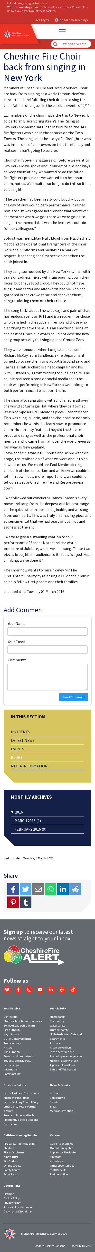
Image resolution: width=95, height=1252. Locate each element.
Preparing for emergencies (66, 1056)
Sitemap (9, 1194)
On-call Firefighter (61, 1148)
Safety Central (12, 1170)
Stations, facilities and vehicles (23, 1021)
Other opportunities (62, 1165)
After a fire (56, 1043)
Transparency (12, 1043)
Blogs (16, 757)
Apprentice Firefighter (63, 1152)
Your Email (16, 641)
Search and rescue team (19, 1056)
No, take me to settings (74, 20)
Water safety (57, 1025)
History (8, 1047)
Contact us (10, 1016)
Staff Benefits (58, 1170)
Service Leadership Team (19, 1025)
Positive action (59, 1174)
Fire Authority (12, 1030)
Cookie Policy (12, 1198)
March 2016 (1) (28, 820)
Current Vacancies (61, 1143)
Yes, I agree (42, 20)
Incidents (20, 731)
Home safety (58, 1016)
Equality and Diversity (17, 1060)
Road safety (57, 1021)
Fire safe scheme (14, 1152)
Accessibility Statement (18, 1207)
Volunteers (56, 1161)
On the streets (12, 1165)
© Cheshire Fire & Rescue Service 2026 (44, 1233)
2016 (19, 812)
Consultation (12, 1052)
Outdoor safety (59, 1030)
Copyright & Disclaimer (18, 1211)
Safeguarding (12, 1074)
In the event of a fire (62, 1052)
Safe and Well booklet (63, 1069)
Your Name (17, 623)
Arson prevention (60, 1047)
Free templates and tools (19, 1115)
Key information (14, 1034)
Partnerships (11, 1065)
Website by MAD (81, 1246)
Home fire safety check (64, 1060)
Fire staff (55, 1157)
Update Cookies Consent (50, 1246)
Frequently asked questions (21, 1119)
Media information (29, 765)
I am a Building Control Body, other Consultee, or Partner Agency (21, 1106)
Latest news (23, 740)
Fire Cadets (11, 1161)
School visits (11, 1174)
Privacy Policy (12, 1202)
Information (11, 1069)
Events (17, 748)
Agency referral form (62, 1065)
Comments (17, 659)
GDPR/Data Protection (17, 1038)
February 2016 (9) (30, 829)
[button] (62, 32)
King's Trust (11, 1157)
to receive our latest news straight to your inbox (38, 935)
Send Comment (73, 697)
